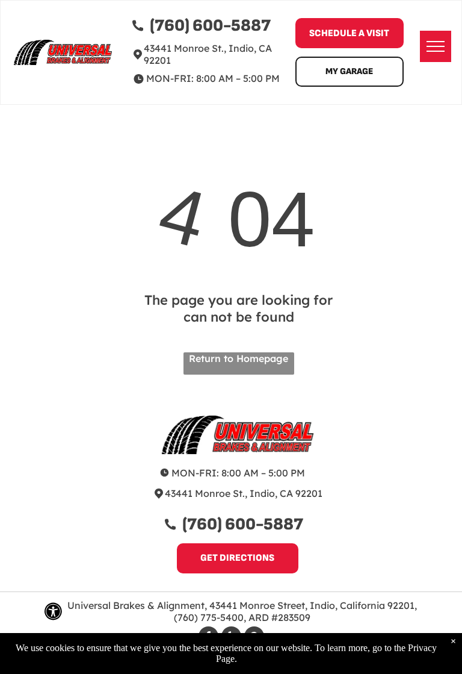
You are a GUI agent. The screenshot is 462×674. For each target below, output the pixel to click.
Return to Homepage (238, 358)
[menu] (435, 46)
